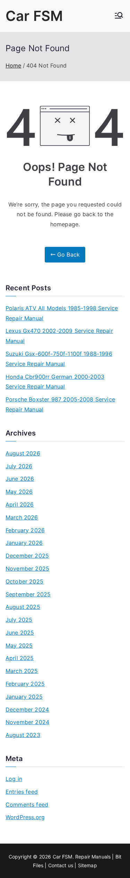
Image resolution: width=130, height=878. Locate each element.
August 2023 (23, 734)
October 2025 (24, 581)
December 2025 (27, 555)
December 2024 (27, 709)
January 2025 (24, 696)
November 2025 (27, 568)
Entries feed (22, 791)
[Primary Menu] (118, 16)
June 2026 (20, 478)
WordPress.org (25, 817)
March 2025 (22, 670)
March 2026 (22, 517)
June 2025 (20, 632)
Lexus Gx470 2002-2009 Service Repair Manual (59, 335)
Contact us (60, 865)
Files (38, 865)
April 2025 (20, 657)
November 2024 (27, 722)
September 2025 (28, 594)
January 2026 (24, 542)
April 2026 (20, 504)
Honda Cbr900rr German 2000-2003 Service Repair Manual (55, 381)
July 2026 (19, 466)
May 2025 (19, 645)
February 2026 (25, 530)
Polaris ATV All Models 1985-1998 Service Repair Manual (62, 313)
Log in (14, 778)
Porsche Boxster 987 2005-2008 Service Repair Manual (60, 404)
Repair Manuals (93, 857)
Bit (118, 857)
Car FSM (34, 15)
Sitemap (87, 865)
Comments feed (27, 804)
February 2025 (25, 683)
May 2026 (19, 491)
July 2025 (19, 619)
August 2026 (23, 453)
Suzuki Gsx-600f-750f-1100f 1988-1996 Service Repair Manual (59, 358)
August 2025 (23, 606)
